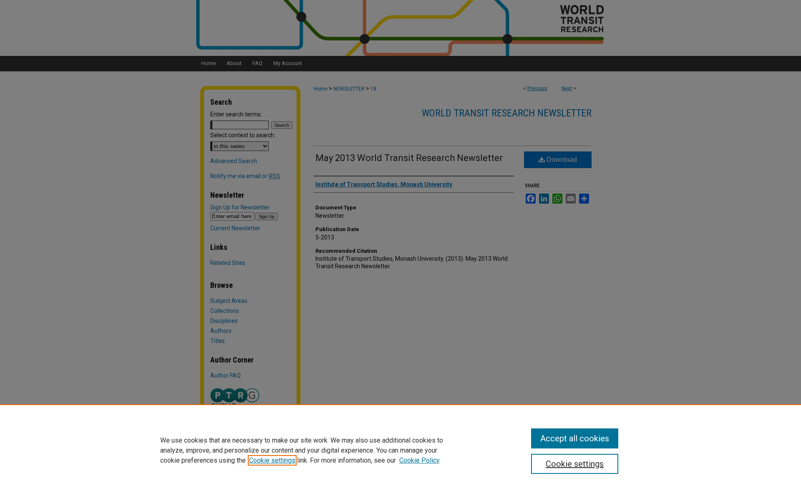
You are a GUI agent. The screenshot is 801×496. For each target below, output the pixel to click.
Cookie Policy (419, 460)
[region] (400, 450)
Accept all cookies (574, 438)
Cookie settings (272, 460)
